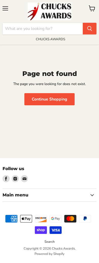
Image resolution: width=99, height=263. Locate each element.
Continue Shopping (49, 99)
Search (49, 241)
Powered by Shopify (49, 254)
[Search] (89, 28)
